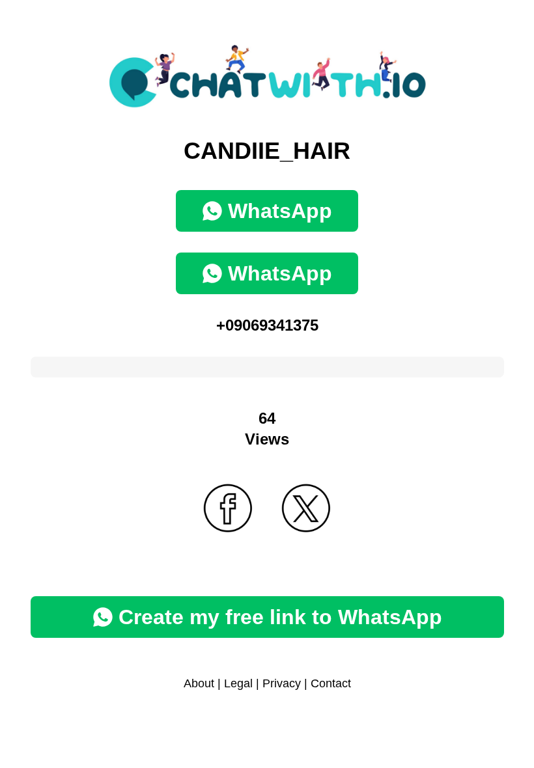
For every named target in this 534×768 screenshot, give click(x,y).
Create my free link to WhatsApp (280, 617)
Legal (238, 683)
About (199, 683)
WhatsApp (280, 211)
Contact (331, 683)
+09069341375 (267, 325)
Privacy (281, 683)
